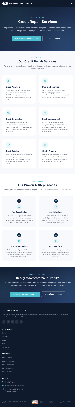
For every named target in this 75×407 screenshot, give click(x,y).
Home (4, 333)
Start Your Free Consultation (23, 294)
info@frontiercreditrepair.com (14, 385)
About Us (5, 340)
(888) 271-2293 (54, 39)
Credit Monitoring (7, 372)
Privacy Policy (42, 401)
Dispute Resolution (8, 361)
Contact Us (5, 347)
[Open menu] (71, 3)
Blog (3, 343)
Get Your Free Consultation (25, 39)
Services (5, 336)
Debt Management (8, 368)
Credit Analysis (7, 357)
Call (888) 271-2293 (54, 294)
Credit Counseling (8, 364)
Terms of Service (51, 401)
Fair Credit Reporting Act (65, 401)
